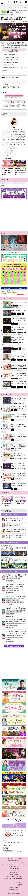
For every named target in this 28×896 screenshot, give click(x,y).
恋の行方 (22, 602)
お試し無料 (19, 370)
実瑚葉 (7, 635)
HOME (2, 7)
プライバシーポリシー (13, 862)
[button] (14, 243)
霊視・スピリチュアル (14, 611)
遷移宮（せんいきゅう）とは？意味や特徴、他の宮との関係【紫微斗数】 (18, 465)
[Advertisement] (14, 215)
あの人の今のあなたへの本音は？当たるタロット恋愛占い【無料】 (18, 356)
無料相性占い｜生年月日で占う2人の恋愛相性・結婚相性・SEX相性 (18, 339)
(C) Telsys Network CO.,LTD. (14, 893)
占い (8, 12)
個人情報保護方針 (13, 105)
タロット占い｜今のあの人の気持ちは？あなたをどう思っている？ (18, 383)
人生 (18, 12)
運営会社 (2, 864)
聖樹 (7, 578)
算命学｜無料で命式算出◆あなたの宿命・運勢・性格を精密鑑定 (18, 375)
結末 (18, 590)
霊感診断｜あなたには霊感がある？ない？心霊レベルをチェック (18, 485)
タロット (17, 315)
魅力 (22, 12)
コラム (6, 7)
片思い (19, 7)
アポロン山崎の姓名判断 (14, 885)
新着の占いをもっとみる (14, 646)
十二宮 (3, 470)
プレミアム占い (5, 14)
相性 (22, 342)
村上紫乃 (17, 388)
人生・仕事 (24, 7)
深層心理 (19, 403)
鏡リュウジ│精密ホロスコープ (14, 876)
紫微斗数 (23, 468)
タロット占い (3, 249)
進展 (16, 334)
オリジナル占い (15, 588)
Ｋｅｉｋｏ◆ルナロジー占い (14, 880)
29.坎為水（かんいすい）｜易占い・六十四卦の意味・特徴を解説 (18, 455)
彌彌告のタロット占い (14, 889)
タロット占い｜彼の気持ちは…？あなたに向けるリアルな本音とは (18, 329)
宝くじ (7, 480)
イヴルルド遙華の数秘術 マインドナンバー (14, 878)
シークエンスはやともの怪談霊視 (14, 884)
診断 (12, 403)
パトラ (19, 334)
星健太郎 (8, 623)
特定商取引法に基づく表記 (14, 860)
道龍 (12, 14)
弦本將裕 (13, 307)
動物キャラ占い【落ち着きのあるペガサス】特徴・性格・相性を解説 (18, 426)
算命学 (12, 623)
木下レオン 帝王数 (14, 868)
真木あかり (8, 588)
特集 (20, 349)
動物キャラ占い (4, 431)
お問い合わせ (24, 864)
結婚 (15, 7)
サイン (23, 419)
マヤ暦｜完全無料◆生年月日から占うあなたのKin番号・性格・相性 (18, 320)
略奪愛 (7, 613)
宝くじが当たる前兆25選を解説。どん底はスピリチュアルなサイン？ (18, 475)
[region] (14, 244)
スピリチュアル (17, 419)
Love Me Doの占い (14, 872)
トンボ (7, 421)
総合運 (15, 578)
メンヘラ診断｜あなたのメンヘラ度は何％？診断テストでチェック (18, 400)
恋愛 (2, 334)
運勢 (15, 468)
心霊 (21, 488)
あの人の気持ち (20, 332)
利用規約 (20, 858)
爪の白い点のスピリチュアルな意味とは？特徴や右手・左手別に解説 (18, 436)
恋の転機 (11, 625)
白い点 (9, 441)
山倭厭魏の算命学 (14, 887)
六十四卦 (3, 460)
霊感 (18, 488)
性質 (21, 458)
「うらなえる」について (11, 858)
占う (14, 95)
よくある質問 (17, 864)
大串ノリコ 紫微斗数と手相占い (14, 882)
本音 (14, 334)
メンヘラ (23, 403)
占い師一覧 (22, 862)
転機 (19, 578)
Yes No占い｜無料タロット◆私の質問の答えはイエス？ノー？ (13, 246)
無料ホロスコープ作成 (16, 347)
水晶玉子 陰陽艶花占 (14, 874)
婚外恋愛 (12, 613)
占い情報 (3, 421)
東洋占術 (13, 600)
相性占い (13, 342)
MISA (7, 611)
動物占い (17, 307)
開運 (15, 458)
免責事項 (6, 862)
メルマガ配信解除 (9, 864)
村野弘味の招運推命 (14, 870)
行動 (7, 625)
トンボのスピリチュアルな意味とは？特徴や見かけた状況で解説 (18, 416)
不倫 (21, 611)
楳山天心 (8, 600)
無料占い (11, 7)
